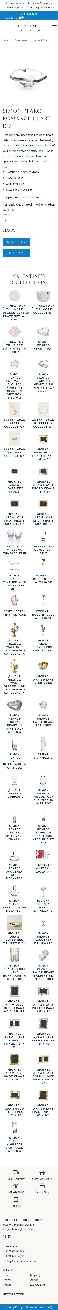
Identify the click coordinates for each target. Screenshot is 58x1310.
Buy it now (16, 253)
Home (5, 40)
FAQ (49, 1307)
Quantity (7, 214)
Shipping (8, 197)
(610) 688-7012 (15, 1256)
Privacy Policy (14, 1307)
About (34, 1280)
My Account (37, 1285)
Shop (6, 1275)
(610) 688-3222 (29, 14)
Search (7, 1280)
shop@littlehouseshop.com (22, 1261)
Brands (7, 1285)
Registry (35, 1275)
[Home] (29, 30)
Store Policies (34, 1307)
